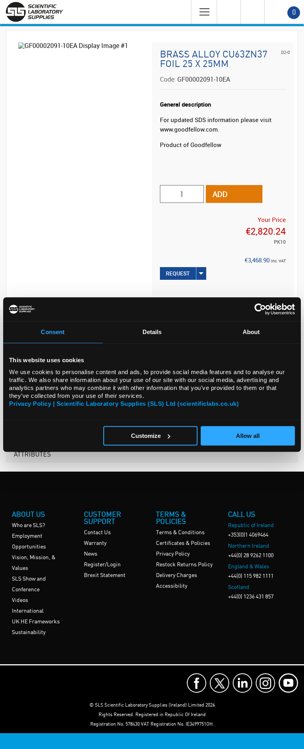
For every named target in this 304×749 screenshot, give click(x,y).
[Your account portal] (228, 12)
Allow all (248, 435)
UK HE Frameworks (36, 622)
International (28, 611)
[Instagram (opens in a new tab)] (265, 683)
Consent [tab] (53, 332)
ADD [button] (220, 194)
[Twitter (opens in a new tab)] (219, 683)
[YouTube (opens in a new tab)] (288, 683)
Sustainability (29, 632)
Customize (146, 435)
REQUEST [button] (178, 273)
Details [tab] (152, 332)
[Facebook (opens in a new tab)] (196, 683)
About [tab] (251, 332)
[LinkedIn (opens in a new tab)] (242, 683)
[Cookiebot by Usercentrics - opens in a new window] (260, 309)
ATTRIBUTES (32, 454)
